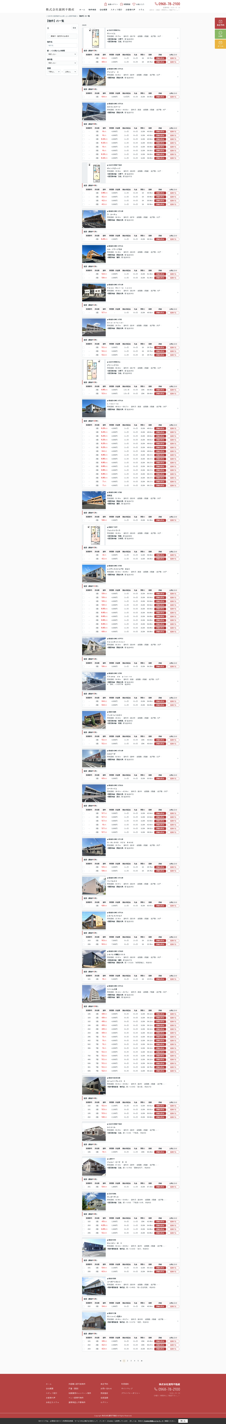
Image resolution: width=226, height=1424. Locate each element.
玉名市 (111, 30)
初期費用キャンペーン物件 (80, 1393)
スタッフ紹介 (116, 9)
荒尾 (119, 536)
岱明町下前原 (117, 165)
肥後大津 (120, 78)
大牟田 (120, 538)
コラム (141, 9)
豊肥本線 (111, 78)
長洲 (119, 723)
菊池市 (111, 1078)
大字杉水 (120, 785)
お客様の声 (130, 9)
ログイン (104, 1402)
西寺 (114, 1240)
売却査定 (104, 1393)
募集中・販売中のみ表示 (60, 36)
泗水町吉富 (116, 1078)
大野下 (120, 39)
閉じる (183, 1421)
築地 (114, 1194)
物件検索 (92, 9)
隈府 (114, 1278)
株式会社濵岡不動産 (169, 1384)
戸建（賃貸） (74, 1388)
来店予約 (104, 1383)
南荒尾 (120, 721)
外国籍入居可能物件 (77, 1383)
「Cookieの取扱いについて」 (152, 1421)
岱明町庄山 (116, 30)
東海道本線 (112, 960)
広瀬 (114, 1313)
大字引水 (120, 69)
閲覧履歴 (127, 4)
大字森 (119, 492)
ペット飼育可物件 (76, 1397)
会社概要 (103, 9)
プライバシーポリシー (130, 1393)
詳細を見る (160, 58)
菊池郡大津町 (113, 69)
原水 (118, 797)
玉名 (119, 41)
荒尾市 (111, 527)
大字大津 (120, 211)
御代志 (122, 1087)
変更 (74, 28)
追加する (173, 58)
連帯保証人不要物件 (77, 1402)
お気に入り (140, 4)
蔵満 (114, 712)
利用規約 (125, 1383)
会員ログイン (113, 4)
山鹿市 (111, 1159)
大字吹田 (120, 951)
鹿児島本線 (112, 39)
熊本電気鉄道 (113, 1087)
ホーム (82, 9)
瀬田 (118, 257)
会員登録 (104, 1397)
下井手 (115, 527)
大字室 (119, 319)
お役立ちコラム (52, 1402)
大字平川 (120, 638)
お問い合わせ (106, 1388)
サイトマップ (127, 1388)
